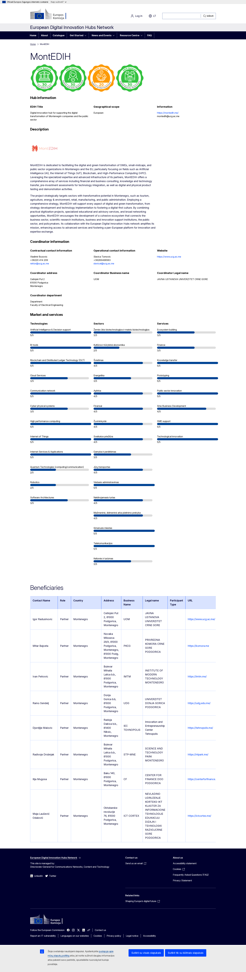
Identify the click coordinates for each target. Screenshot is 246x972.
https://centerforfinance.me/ (204, 779)
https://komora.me (198, 645)
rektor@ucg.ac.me (39, 263)
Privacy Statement (182, 880)
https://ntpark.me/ (198, 754)
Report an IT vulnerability (43, 935)
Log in (138, 15)
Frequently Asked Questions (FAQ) (191, 874)
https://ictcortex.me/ (199, 815)
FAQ (149, 35)
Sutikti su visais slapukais (146, 952)
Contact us (100, 930)
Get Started (76, 35)
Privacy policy (114, 935)
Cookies (98, 935)
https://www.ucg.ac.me (169, 256)
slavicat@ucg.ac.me (104, 263)
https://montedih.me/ (168, 112)
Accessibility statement (184, 863)
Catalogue (58, 35)
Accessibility (149, 935)
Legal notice (132, 935)
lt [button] (154, 15)
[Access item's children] (86, 35)
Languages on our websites (75, 935)
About (44, 35)
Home (33, 35)
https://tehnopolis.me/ (200, 727)
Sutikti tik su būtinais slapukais (185, 952)
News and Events (101, 35)
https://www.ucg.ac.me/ (201, 619)
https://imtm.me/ (197, 676)
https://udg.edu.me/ (199, 703)
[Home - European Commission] (53, 14)
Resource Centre (129, 35)
